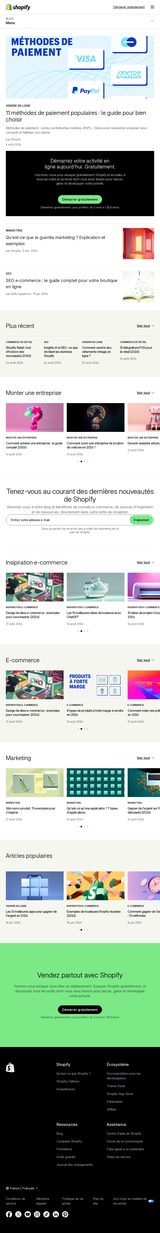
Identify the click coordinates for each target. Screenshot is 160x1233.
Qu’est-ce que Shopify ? (73, 1073)
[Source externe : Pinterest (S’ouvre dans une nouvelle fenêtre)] (65, 1214)
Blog (59, 1133)
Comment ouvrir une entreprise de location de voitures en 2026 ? (95, 445)
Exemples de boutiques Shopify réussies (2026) (94, 914)
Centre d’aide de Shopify (124, 1133)
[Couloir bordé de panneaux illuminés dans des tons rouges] (138, 243)
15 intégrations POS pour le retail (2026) (136, 350)
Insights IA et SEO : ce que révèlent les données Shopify (61, 352)
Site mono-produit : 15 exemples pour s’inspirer (30, 810)
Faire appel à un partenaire (125, 1149)
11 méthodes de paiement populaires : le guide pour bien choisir (76, 116)
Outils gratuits (66, 1157)
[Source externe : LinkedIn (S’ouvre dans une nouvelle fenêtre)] (56, 1214)
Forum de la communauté (125, 1141)
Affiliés (111, 1109)
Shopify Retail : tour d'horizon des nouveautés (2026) (18, 352)
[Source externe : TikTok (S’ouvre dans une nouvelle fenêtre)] (46, 1214)
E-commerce (75, 705)
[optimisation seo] (138, 286)
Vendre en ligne (18, 105)
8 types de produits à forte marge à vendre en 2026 (95, 713)
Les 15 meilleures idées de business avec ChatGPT (94, 615)
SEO (9, 273)
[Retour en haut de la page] (10, 1067)
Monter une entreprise (21, 437)
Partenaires (115, 1102)
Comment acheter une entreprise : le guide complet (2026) (34, 445)
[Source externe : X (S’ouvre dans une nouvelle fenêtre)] (18, 1214)
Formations (64, 1149)
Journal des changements (74, 1165)
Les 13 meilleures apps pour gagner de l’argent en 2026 (31, 914)
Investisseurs (65, 1089)
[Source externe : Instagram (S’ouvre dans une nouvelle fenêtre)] (37, 1214)
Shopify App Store (120, 1094)
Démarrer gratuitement (129, 7)
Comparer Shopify (69, 1141)
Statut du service (119, 1157)
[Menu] (152, 7)
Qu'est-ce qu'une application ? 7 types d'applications (92, 810)
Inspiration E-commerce (22, 607)
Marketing (14, 230)
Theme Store (116, 1086)
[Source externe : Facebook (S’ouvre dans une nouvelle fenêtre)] (9, 1214)
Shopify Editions (67, 1081)
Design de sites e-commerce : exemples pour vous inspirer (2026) (33, 615)
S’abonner (141, 520)
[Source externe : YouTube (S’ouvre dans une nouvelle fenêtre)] (28, 1214)
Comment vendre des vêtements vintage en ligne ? (96, 352)
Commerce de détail (19, 342)
